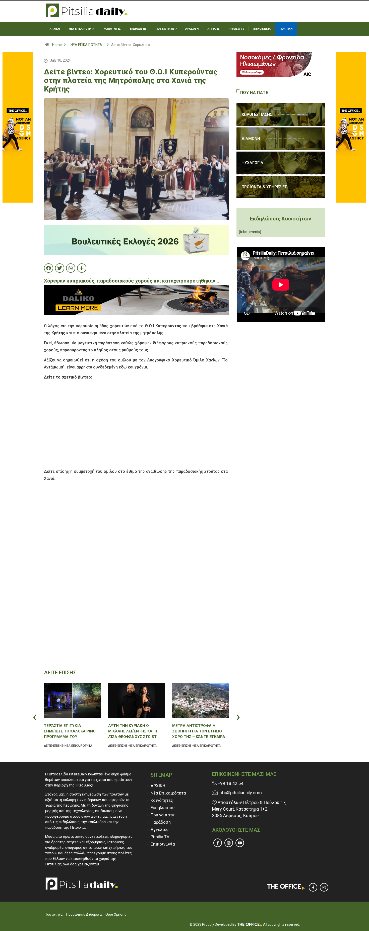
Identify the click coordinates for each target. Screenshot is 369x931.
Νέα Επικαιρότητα (168, 793)
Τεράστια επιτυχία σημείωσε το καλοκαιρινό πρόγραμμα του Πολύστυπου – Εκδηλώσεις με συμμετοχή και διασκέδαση (70, 731)
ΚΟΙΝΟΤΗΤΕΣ (112, 28)
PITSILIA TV (236, 28)
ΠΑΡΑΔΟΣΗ (191, 28)
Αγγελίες (159, 829)
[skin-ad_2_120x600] (18, 127)
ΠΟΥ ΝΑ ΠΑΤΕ (165, 28)
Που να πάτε (162, 814)
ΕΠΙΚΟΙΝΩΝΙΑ (262, 28)
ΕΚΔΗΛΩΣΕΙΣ (138, 28)
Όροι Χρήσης (116, 914)
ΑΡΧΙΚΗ (55, 28)
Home (57, 45)
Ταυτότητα (54, 914)
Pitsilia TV (160, 836)
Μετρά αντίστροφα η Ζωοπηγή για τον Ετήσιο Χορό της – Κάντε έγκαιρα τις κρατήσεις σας (198, 731)
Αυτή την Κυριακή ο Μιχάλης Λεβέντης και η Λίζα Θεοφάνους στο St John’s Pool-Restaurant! (134, 731)
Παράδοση (161, 822)
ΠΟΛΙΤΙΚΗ (286, 28)
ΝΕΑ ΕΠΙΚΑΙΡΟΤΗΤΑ (81, 28)
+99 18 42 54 (230, 783)
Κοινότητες (162, 800)
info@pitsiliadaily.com (240, 792)
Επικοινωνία (163, 844)
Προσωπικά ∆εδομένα (84, 914)
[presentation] (45, 716)
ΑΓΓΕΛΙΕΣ (214, 28)
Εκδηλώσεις (162, 807)
